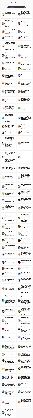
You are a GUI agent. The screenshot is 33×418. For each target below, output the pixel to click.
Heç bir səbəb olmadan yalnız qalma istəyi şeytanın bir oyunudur (10, 273)
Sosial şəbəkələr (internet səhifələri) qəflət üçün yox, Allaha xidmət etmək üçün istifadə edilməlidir (26, 118)
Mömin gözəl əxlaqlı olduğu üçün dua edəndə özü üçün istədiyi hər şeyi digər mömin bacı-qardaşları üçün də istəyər (10, 75)
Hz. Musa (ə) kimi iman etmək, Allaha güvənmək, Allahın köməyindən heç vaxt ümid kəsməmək (26, 83)
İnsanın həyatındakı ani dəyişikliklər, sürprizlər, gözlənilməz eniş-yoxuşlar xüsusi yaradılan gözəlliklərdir (26, 329)
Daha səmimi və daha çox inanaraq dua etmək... (26, 227)
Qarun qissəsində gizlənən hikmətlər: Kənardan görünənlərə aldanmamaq (26, 63)
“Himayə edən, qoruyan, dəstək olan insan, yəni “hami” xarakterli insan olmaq (9, 240)
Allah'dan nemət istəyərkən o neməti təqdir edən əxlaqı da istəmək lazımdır (26, 346)
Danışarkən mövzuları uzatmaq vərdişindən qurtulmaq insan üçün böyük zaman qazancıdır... (10, 361)
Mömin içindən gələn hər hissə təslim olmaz (9, 280)
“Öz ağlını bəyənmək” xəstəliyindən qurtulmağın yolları (10, 100)
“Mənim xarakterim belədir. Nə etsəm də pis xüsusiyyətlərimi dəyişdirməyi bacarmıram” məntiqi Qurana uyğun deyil (10, 208)
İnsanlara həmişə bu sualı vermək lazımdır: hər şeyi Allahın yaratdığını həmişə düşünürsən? (10, 226)
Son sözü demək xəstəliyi (9, 268)
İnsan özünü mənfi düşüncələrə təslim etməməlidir (24, 37)
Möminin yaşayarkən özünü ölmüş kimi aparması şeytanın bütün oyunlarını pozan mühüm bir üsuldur (10, 14)
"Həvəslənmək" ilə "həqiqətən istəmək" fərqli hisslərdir (10, 402)
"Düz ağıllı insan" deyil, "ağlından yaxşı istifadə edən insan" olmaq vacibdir (10, 384)
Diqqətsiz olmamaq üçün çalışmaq (25, 31)
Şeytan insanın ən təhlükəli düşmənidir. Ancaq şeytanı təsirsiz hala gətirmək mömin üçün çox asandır (26, 262)
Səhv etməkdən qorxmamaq (8, 69)
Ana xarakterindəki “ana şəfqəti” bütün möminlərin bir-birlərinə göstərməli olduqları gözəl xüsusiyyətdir (26, 255)
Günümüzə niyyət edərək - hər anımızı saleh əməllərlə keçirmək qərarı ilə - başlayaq (26, 208)
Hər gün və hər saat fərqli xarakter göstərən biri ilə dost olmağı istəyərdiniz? (10, 254)
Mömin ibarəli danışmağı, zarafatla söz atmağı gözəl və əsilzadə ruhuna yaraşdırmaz (26, 126)
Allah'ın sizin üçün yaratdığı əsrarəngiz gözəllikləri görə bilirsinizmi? (10, 193)
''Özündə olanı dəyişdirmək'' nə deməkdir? (24, 108)
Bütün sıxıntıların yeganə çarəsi (25, 143)
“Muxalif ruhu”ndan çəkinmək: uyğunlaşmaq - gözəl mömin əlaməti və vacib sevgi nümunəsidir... (10, 233)
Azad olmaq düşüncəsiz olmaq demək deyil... (25, 268)
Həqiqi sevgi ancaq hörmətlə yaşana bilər (9, 354)
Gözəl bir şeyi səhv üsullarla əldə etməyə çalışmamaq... (10, 289)
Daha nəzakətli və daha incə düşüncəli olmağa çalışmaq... (25, 247)
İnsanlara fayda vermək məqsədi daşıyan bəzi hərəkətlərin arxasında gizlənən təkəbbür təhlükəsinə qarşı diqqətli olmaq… (10, 320)
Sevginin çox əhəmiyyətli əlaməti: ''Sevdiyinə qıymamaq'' (9, 132)
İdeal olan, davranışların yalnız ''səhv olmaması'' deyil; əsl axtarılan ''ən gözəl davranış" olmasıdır (26, 46)
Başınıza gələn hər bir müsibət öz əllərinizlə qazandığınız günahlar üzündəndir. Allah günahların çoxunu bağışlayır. (9, 23)
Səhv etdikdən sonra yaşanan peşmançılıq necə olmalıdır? (10, 37)
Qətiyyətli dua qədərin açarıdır (25, 384)
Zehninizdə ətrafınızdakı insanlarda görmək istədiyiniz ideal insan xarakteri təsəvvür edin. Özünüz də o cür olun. (25, 337)
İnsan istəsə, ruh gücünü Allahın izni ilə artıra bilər (9, 262)
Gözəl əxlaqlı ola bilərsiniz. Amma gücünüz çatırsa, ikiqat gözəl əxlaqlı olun (26, 273)
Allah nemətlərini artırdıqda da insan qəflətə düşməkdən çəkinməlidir (10, 200)
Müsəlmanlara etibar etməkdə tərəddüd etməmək (25, 91)
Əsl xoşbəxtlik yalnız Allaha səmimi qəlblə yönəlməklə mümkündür (10, 126)
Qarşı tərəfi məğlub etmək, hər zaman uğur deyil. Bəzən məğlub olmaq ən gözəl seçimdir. (26, 55)
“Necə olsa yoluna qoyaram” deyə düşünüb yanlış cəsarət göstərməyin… (25, 233)
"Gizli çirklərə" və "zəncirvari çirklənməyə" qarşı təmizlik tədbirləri (25, 354)
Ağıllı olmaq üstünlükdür (9, 337)
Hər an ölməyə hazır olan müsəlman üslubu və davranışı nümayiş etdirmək (9, 83)
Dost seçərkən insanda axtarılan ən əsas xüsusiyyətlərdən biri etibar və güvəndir (10, 186)
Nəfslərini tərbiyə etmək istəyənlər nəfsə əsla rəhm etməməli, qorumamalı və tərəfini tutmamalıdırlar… (10, 311)
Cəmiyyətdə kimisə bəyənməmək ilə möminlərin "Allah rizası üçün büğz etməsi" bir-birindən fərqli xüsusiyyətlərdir (9, 391)
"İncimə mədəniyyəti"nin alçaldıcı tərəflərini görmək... (9, 329)
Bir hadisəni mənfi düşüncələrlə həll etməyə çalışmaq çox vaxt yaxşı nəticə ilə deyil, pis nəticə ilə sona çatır (25, 377)
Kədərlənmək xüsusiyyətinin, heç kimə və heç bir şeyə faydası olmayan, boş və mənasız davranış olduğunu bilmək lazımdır (10, 55)
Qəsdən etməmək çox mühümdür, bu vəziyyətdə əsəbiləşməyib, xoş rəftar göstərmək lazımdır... (26, 361)
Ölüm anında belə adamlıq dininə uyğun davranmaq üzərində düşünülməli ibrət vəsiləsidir (10, 247)
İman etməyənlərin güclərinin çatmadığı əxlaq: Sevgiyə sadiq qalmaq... (10, 177)
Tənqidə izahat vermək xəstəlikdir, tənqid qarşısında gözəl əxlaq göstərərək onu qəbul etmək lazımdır (9, 377)
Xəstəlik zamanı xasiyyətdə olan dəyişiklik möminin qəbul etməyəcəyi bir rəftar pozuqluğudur (10, 31)
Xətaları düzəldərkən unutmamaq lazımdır (25, 75)
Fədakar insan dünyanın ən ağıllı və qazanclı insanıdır (26, 69)
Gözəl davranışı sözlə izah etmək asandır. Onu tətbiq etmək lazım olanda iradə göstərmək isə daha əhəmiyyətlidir (26, 369)
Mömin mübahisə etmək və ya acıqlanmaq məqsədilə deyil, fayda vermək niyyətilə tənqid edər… (26, 280)
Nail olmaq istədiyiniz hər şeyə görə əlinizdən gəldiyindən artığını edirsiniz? (26, 193)
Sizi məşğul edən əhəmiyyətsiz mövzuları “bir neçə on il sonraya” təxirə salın (25, 240)
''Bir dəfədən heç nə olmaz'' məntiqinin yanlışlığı (10, 63)
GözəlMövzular (16, 3)
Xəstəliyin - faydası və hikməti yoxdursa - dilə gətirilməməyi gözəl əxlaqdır (25, 100)
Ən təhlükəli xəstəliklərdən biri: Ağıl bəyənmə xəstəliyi (26, 392)
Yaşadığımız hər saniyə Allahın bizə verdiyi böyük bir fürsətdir (26, 132)
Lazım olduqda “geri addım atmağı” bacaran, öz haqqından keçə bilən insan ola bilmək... (26, 186)
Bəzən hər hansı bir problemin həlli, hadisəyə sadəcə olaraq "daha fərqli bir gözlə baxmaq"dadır (26, 23)
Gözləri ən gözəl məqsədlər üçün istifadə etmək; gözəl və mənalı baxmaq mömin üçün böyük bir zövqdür (26, 200)
